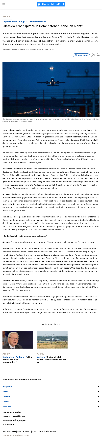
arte (34, 431)
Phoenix (27, 431)
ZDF (19, 431)
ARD (14, 431)
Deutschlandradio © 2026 (15, 435)
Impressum (8, 424)
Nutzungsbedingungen (14, 420)
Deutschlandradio (11, 412)
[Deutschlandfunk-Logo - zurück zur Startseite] (51, 4)
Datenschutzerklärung (13, 416)
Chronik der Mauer (47, 431)
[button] (3, 4)
